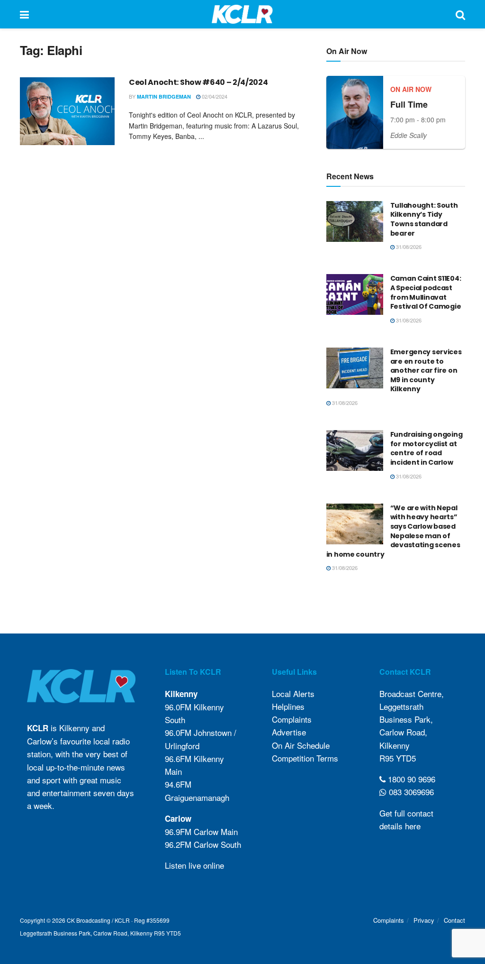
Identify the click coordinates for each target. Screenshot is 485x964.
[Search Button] (460, 14)
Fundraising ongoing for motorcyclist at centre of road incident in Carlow (426, 448)
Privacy (423, 920)
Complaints (292, 719)
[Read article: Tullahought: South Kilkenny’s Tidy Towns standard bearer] (354, 221)
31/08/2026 (408, 246)
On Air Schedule (301, 745)
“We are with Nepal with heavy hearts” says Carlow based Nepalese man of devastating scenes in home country (393, 531)
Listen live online (194, 865)
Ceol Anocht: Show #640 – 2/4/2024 (198, 82)
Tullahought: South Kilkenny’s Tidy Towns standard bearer (424, 219)
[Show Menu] (24, 14)
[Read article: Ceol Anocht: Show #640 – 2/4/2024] (67, 111)
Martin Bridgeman (164, 96)
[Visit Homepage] (242, 14)
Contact (454, 920)
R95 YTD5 (397, 758)
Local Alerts (293, 693)
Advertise (289, 732)
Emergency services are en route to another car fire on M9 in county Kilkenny (426, 370)
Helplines (288, 706)
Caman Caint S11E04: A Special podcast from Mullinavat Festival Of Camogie (425, 292)
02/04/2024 (213, 96)
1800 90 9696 (410, 779)
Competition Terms (305, 758)
